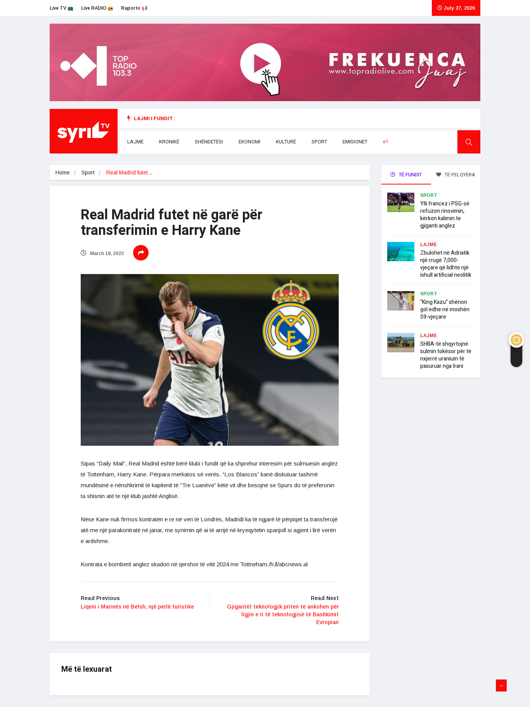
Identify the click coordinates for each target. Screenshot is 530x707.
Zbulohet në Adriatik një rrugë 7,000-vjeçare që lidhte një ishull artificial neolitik (445, 264)
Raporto (401, 141)
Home (62, 172)
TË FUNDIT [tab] (410, 174)
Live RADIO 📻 (97, 8)
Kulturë (286, 141)
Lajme (135, 141)
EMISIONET (355, 141)
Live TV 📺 (61, 8)
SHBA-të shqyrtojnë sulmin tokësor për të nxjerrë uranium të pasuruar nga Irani (445, 355)
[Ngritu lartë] (501, 685)
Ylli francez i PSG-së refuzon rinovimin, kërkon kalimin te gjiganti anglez (444, 215)
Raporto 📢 (134, 8)
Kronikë (169, 141)
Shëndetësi (209, 141)
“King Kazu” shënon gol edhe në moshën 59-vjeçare (444, 309)
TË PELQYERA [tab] (459, 174)
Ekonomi (249, 141)
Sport (319, 141)
